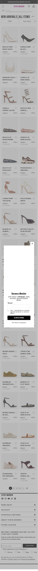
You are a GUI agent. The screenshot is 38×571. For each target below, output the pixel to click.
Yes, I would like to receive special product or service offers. (20, 312)
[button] (32, 244)
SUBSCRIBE (19, 318)
